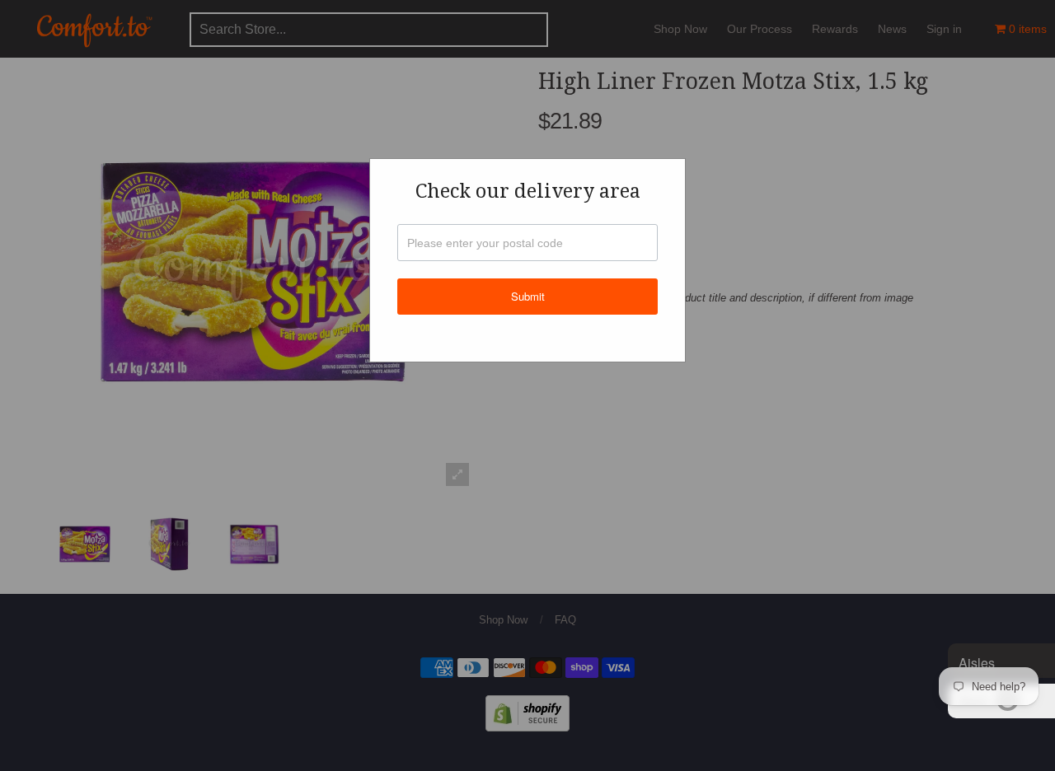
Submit (528, 296)
